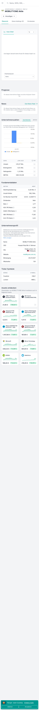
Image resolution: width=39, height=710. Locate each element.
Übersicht (5, 21)
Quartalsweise (26, 120)
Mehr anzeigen (7, 238)
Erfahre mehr (29, 703)
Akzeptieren (28, 707)
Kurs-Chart (10, 32)
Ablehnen (10, 707)
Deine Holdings (18, 21)
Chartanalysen (9, 73)
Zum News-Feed (30, 104)
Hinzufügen (8, 16)
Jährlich (35, 120)
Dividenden (31, 21)
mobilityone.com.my (29, 254)
